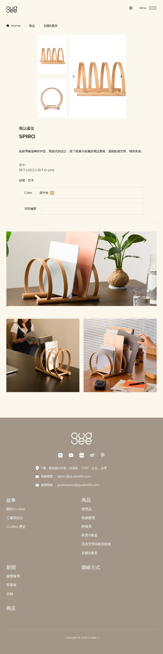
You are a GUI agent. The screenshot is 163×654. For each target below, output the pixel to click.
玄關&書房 (51, 26)
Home (16, 26)
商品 (32, 26)
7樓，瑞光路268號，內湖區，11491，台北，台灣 (74, 468)
